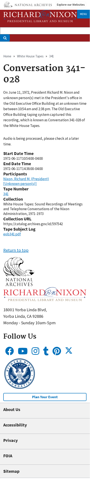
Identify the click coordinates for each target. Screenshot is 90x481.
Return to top (16, 250)
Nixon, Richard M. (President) (26, 178)
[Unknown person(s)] (20, 183)
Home (7, 56)
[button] (18, 284)
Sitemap (11, 471)
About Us (11, 409)
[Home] (40, 16)
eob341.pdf (12, 234)
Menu (83, 14)
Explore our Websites (71, 5)
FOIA (7, 455)
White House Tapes (30, 56)
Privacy (10, 440)
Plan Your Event (45, 396)
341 (51, 56)
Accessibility (15, 425)
